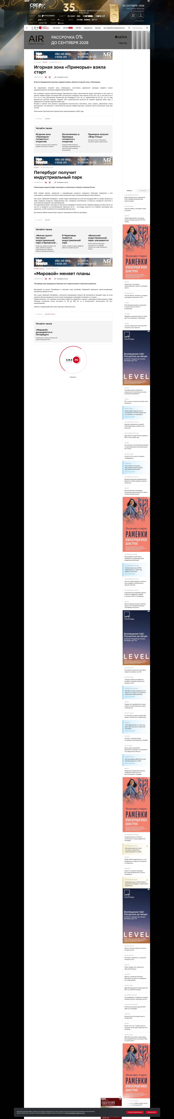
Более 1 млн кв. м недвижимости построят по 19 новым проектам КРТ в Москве (136, 1027)
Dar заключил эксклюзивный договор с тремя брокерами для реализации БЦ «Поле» (136, 446)
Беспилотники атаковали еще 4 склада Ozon (134, 1017)
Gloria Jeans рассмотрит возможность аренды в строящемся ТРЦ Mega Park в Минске (135, 749)
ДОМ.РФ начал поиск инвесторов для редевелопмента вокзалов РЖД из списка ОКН (135, 1038)
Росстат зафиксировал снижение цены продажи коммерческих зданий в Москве (135, 583)
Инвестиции (129, 408)
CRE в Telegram (130, 416)
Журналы (98, 28)
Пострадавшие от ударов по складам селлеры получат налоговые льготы (136, 998)
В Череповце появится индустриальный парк (71, 239)
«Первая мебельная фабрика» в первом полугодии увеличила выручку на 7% (134, 681)
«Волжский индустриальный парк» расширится (98, 237)
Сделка (126, 215)
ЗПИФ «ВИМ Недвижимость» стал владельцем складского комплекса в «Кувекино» (135, 861)
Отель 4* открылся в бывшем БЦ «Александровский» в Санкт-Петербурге (134, 872)
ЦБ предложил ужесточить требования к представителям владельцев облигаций (134, 558)
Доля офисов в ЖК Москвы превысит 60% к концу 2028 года (136, 436)
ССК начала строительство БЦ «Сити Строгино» (136, 402)
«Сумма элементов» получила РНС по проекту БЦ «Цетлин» (135, 326)
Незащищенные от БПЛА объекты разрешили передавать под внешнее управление (136, 883)
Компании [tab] (143, 190)
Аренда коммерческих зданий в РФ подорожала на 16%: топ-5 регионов (134, 426)
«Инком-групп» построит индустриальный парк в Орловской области (45, 239)
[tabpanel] (136, 655)
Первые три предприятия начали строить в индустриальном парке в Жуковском (135, 706)
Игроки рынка (129, 206)
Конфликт (128, 463)
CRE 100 (65, 28)
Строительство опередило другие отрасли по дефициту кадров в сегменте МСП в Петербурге (135, 594)
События (127, 868)
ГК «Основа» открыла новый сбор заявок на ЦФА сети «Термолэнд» (135, 716)
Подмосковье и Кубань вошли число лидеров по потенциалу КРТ (135, 1104)
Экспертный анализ (131, 688)
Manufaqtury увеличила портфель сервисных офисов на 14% (135, 671)
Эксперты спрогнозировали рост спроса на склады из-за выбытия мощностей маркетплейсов (135, 692)
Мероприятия (88, 28)
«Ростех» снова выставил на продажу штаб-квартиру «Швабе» (136, 739)
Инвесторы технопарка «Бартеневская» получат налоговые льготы (135, 286)
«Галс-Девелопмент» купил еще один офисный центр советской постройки (135, 726)
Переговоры (128, 745)
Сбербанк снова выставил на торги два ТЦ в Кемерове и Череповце (135, 317)
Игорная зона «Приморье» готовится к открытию (43, 138)
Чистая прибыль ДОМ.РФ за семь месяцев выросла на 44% (135, 760)
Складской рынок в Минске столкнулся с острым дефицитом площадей (135, 838)
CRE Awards (56, 28)
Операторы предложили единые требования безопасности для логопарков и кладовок (134, 772)
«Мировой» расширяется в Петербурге (44, 332)
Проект (126, 281)
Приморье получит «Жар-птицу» (98, 135)
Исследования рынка (131, 195)
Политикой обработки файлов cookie (75, 1113)
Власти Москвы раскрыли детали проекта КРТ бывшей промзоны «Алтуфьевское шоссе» (135, 605)
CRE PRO (78, 28)
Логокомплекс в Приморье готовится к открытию (70, 138)
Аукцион (127, 313)
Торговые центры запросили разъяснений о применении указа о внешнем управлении (135, 391)
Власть (126, 387)
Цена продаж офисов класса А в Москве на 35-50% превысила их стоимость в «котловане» (135, 412)
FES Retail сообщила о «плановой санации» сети (135, 958)
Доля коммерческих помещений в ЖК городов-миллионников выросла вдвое (134, 199)
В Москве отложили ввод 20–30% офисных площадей (134, 1007)
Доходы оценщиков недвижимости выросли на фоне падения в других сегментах (135, 481)
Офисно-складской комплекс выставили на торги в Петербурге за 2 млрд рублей (135, 978)
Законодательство (130, 554)
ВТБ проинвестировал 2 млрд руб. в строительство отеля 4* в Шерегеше (135, 306)
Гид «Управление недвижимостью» (114, 28)
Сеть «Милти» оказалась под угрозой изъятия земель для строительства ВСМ (134, 467)
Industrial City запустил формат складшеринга (134, 457)
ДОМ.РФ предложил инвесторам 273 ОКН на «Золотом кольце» (136, 988)
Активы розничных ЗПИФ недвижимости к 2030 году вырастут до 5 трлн (133, 569)
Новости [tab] (129, 190)
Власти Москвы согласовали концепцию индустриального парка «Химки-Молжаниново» (135, 492)
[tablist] (136, 190)
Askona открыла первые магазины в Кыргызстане (135, 949)
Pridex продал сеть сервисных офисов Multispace (134, 968)
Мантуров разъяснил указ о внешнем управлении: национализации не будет (133, 849)
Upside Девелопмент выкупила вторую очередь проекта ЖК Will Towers (134, 219)
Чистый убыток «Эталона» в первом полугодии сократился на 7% (135, 296)
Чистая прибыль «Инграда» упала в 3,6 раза (135, 209)
